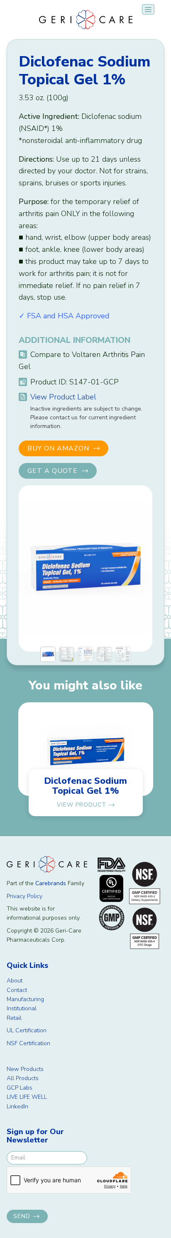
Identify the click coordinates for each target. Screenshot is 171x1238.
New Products (25, 1069)
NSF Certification (28, 1043)
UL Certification (26, 1030)
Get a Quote (52, 470)
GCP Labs (19, 1088)
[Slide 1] (48, 654)
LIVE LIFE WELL (27, 1097)
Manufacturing (25, 999)
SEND (21, 1216)
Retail (14, 1018)
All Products (23, 1078)
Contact (17, 990)
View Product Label (63, 397)
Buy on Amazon (58, 448)
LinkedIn (17, 1106)
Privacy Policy (24, 896)
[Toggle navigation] (148, 9)
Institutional (22, 1008)
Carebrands (50, 883)
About (14, 980)
